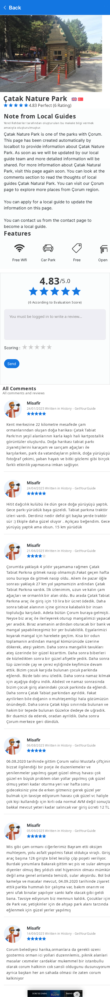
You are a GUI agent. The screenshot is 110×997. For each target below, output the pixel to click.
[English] (73, 98)
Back (14, 8)
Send (11, 363)
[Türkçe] (81, 98)
